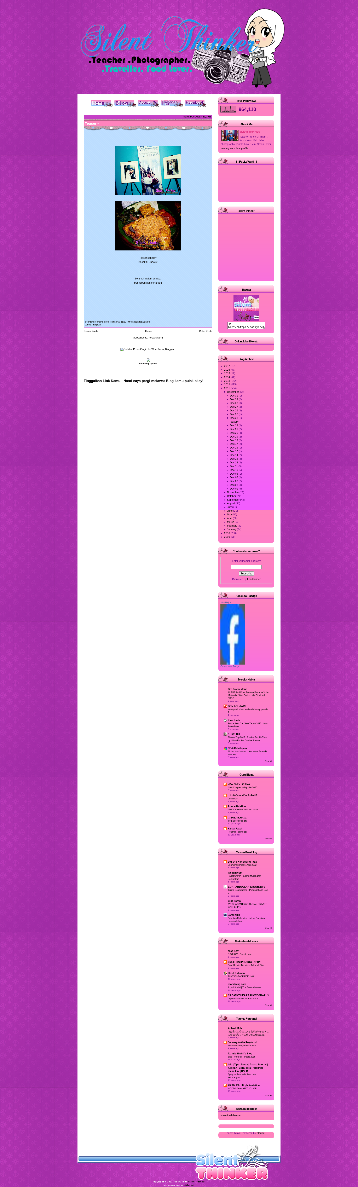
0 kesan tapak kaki (140, 321)
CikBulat (189, 1185)
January (232, 529)
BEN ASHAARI (237, 706)
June (230, 511)
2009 (227, 537)
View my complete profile (234, 148)
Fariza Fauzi (235, 828)
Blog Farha (234, 901)
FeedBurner (254, 579)
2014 (227, 377)
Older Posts (205, 331)
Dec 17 (234, 444)
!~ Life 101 (234, 734)
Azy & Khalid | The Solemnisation (244, 987)
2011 (227, 388)
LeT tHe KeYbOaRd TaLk (242, 862)
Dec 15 (234, 451)
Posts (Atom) (156, 337)
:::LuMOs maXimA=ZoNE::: (244, 795)
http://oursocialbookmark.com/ (243, 998)
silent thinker (197, 1181)
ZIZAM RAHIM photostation (244, 1085)
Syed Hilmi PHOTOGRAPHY (244, 962)
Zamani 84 (234, 915)
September (233, 500)
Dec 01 (234, 488)
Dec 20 (234, 433)
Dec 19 (234, 436)
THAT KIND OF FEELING (241, 976)
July (229, 507)
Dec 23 (234, 418)
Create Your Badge (229, 666)
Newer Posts (91, 331)
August (231, 503)
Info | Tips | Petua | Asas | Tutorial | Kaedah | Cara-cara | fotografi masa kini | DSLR (248, 1067)
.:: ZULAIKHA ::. (237, 817)
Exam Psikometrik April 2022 (242, 865)
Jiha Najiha (225, 602)
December (233, 392)
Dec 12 (234, 462)
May (229, 514)
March (231, 522)
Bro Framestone (237, 689)
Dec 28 (234, 403)
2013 (227, 381)
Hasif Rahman (236, 973)
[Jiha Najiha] (232, 663)
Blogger (260, 1133)
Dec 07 (234, 477)
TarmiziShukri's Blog (240, 1053)
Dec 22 (234, 425)
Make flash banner (230, 1115)
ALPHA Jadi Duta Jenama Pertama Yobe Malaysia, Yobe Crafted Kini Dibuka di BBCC (248, 695)
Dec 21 (234, 429)
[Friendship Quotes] (148, 361)
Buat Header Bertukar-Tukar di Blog (246, 965)
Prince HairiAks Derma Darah (243, 809)
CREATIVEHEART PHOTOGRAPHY (248, 995)
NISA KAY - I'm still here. (240, 954)
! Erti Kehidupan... (238, 748)
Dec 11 (234, 466)
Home (148, 331)
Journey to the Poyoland (242, 1042)
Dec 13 (234, 459)
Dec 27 (234, 407)
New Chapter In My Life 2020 (242, 787)
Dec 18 (234, 440)
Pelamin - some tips (238, 831)
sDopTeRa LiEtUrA (239, 784)
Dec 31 (234, 395)
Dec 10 (234, 470)
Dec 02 (234, 485)
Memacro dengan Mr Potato (242, 1045)
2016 (227, 370)
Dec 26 (234, 410)
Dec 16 (234, 447)
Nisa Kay (233, 951)
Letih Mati (232, 798)
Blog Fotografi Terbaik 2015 (241, 1056)
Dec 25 (234, 414)
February (232, 526)
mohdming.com (237, 984)
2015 (227, 373)
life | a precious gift (237, 821)
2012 (227, 384)
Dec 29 (234, 399)
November (233, 492)
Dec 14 (234, 455)
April (230, 518)
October (232, 496)
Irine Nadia (234, 720)
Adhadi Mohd (235, 1028)
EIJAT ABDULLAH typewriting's (246, 887)
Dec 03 (234, 481)
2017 (227, 366)
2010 (227, 533)
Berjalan (97, 324)
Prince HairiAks (237, 806)
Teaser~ (92, 123)
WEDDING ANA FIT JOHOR (242, 1088)
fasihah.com (235, 873)
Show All (268, 761)
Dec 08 (234, 474)
